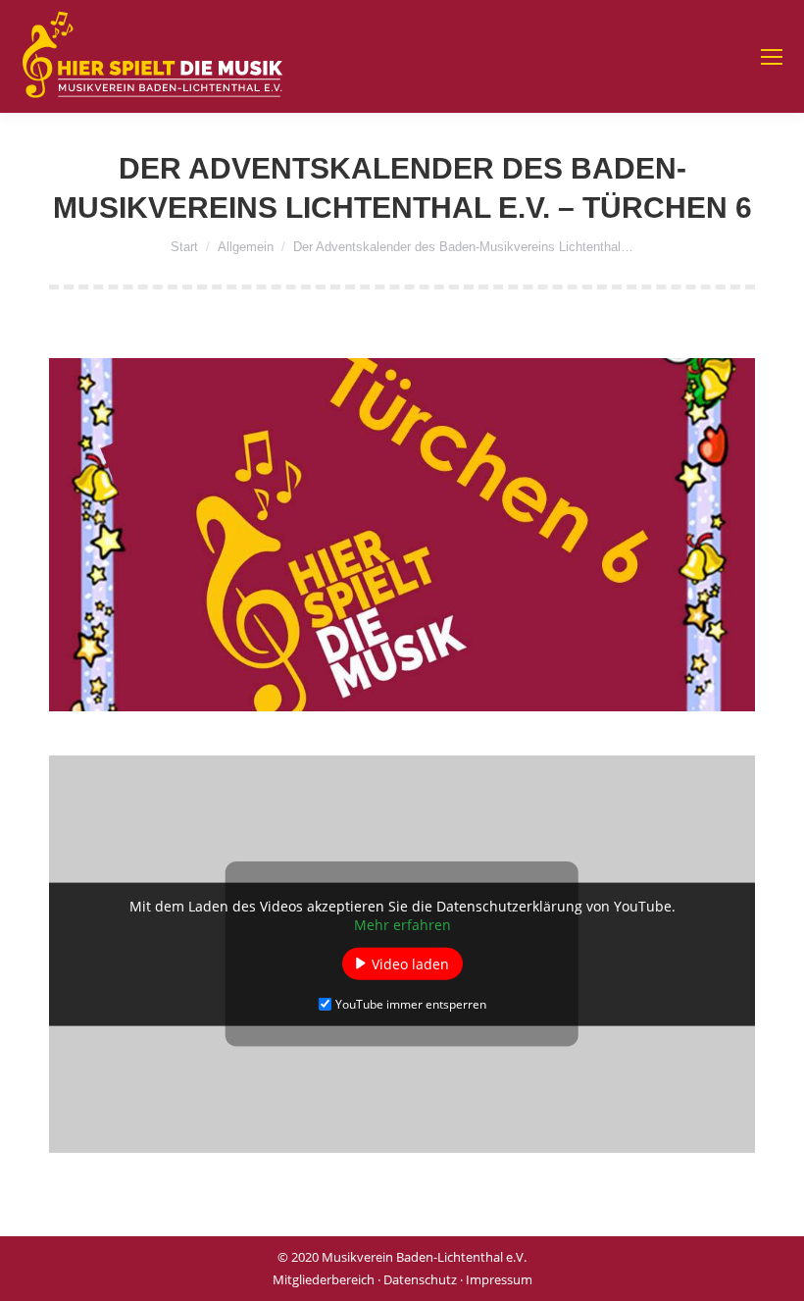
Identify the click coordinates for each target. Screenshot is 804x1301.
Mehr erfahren (402, 923)
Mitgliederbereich (324, 1279)
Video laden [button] (410, 963)
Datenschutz (420, 1279)
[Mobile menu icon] (771, 57)
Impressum (499, 1279)
